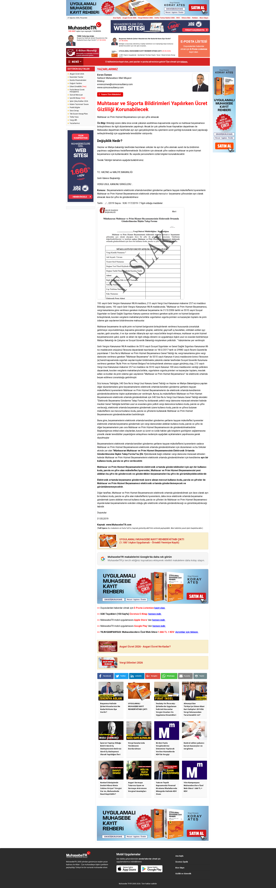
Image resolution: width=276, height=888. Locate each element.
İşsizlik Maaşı (77, 98)
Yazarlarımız (75, 123)
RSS (178, 18)
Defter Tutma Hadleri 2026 (165, 18)
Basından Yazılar (76, 77)
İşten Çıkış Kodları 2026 (79, 101)
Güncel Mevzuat (76, 95)
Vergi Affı (73, 120)
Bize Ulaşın (204, 18)
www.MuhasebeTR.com (118, 524)
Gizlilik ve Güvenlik (183, 874)
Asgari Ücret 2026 (129, 18)
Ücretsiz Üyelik (181, 862)
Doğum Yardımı (76, 83)
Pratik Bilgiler (75, 107)
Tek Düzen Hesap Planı (79, 114)
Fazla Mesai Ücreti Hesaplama (77, 91)
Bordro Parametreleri (78, 80)
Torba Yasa (74, 117)
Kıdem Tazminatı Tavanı (79, 104)
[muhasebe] (84, 32)
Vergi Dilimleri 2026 (145, 18)
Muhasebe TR (124, 884)
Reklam (195, 18)
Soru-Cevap (74, 111)
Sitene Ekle (186, 18)
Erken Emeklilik (78, 87)
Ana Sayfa (117, 18)
